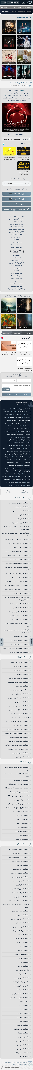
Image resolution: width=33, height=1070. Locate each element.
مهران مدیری (15, 479)
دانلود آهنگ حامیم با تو (23, 674)
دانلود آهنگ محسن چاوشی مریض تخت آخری (17, 745)
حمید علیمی (20, 426)
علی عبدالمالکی (19, 448)
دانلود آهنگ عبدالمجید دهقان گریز (20, 893)
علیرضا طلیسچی (18, 451)
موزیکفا (24, 492)
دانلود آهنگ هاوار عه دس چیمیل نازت (19, 604)
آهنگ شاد (16, 2)
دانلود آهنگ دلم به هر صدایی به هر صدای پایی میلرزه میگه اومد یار (16, 631)
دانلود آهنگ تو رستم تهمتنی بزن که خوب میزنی (16, 733)
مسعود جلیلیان (9, 471)
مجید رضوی (20, 460)
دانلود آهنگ (22, 90)
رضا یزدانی (28, 431)
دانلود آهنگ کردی (24, 1057)
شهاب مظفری (12, 440)
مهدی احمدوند (9, 474)
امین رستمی (15, 415)
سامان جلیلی (7, 431)
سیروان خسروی (27, 437)
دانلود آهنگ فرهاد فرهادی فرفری (20, 869)
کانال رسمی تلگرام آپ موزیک (16, 204)
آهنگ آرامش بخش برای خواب (21, 986)
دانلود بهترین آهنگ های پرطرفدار (20, 931)
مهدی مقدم (13, 477)
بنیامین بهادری (18, 417)
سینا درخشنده (11, 437)
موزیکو (8, 492)
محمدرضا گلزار (16, 468)
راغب (8, 426)
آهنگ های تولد (6, 333)
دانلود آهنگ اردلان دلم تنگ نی (21, 608)
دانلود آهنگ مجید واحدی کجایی (20, 911)
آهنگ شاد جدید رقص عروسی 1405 (19, 718)
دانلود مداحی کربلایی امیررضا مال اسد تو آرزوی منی (16, 768)
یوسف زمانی (14, 485)
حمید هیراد (13, 426)
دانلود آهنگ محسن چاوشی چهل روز (19, 706)
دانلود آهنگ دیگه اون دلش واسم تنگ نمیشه (17, 574)
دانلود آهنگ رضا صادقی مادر (21, 923)
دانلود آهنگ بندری (24, 1006)
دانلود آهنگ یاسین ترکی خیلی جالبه (19, 889)
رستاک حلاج (28, 429)
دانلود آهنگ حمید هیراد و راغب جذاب (19, 901)
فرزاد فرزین (22, 454)
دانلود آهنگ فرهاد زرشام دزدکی (20, 548)
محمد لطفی (11, 465)
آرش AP (29, 409)
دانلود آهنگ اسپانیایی (23, 1017)
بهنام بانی (11, 417)
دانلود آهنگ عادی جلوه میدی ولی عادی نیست (17, 582)
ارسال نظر (6, 389)
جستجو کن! (5, 11)
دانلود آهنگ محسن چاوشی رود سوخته (18, 682)
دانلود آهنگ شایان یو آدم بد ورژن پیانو (18, 555)
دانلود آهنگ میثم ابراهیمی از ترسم (20, 640)
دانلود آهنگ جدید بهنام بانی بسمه (20, 897)
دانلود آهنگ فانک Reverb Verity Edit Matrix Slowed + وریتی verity (17, 598)
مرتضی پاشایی (27, 471)
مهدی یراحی (28, 479)
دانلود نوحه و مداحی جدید (22, 954)
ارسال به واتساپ (8, 209)
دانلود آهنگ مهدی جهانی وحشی (20, 877)
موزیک (7, 96)
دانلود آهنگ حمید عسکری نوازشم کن (19, 652)
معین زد (16, 474)
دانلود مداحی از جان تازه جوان (21, 780)
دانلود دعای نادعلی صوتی (22, 831)
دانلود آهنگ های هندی (23, 1045)
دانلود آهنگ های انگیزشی (22, 1041)
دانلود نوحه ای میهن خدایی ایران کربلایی (18, 749)
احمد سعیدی (19, 412)
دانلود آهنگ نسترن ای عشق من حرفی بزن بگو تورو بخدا (15, 534)
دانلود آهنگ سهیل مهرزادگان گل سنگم (19, 741)
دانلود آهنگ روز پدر (24, 958)
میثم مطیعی (7, 479)
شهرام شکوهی (27, 443)
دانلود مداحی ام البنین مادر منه (20, 800)
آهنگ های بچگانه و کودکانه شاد (20, 982)
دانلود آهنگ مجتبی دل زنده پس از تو (19, 503)
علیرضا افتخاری (27, 451)
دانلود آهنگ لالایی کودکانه (22, 939)
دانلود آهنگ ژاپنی (24, 1021)
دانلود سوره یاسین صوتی (22, 824)
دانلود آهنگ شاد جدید (23, 943)
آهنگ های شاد (16, 333)
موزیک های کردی (24, 1002)
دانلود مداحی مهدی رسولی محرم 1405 (18, 796)
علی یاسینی (4, 448)
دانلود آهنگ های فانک (23, 974)
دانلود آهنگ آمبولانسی (23, 1049)
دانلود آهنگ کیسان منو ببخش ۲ (20, 881)
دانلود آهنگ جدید (24, 947)
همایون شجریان (10, 482)
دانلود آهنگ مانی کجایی (22, 865)
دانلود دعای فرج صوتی (23, 827)
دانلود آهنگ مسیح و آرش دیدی (20, 694)
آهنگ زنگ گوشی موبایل (22, 970)
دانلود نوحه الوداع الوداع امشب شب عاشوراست (16, 808)
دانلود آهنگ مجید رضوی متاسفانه (20, 757)
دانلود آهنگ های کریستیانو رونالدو (20, 578)
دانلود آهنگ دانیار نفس (23, 519)
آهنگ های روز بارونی (23, 1037)
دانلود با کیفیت (15, 194)
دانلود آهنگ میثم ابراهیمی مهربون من (19, 710)
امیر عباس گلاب (7, 412)
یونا (9, 485)
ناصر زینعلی (21, 482)
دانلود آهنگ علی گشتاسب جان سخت (19, 511)
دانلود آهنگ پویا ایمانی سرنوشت (17, 83)
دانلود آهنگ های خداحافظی (21, 1029)
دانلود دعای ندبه (24, 835)
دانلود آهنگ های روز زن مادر (21, 978)
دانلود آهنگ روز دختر (23, 966)
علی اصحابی (11, 446)
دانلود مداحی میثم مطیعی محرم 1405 (19, 792)
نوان (16, 482)
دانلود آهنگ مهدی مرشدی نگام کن (19, 637)
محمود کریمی (8, 468)
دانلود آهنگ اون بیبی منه (22, 915)
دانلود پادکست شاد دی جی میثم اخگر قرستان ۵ (16, 540)
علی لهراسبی (11, 448)
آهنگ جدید (10, 2)
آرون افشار (16, 409)
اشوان (13, 412)
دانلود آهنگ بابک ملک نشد (22, 507)
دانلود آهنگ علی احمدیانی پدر (21, 853)
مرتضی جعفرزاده (18, 471)
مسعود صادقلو (27, 474)
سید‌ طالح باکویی (11, 434)
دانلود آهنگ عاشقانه (23, 950)
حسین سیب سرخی (16, 423)
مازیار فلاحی (22, 457)
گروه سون (28, 457)
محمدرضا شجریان (26, 468)
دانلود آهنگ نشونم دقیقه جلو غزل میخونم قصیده (16, 648)
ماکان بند (15, 457)
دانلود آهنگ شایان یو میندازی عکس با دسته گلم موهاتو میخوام (16, 528)
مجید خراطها (27, 460)
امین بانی (21, 415)
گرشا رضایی (7, 454)
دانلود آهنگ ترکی (24, 962)
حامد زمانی (21, 420)
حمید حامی (8, 423)
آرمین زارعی (23, 409)
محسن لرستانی (18, 462)
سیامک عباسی (20, 434)
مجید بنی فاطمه (8, 457)
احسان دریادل (27, 412)
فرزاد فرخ (28, 454)
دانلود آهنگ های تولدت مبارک (21, 726)
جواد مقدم (28, 420)
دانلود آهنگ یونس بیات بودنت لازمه (19, 714)
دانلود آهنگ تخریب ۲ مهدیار (21, 593)
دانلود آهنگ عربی (24, 1010)
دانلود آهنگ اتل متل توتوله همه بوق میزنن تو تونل (17, 625)
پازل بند (6, 417)
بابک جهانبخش (27, 417)
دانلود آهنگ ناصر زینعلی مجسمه (20, 753)
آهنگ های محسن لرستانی (22, 1053)
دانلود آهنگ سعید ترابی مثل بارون (20, 919)
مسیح (20, 474)
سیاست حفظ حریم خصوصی (11, 1067)
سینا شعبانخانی (27, 440)
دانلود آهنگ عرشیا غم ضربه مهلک (20, 927)
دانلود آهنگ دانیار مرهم (23, 515)
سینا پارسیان (19, 437)
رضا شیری (16, 429)
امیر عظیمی (28, 415)
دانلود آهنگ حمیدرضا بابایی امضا (20, 873)
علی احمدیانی (18, 446)
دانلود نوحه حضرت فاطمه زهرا (21, 812)
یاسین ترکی (21, 485)
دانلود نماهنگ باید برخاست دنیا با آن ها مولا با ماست (16, 775)
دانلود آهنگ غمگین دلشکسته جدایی (19, 998)
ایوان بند (5, 415)
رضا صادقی (10, 429)
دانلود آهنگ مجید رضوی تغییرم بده (19, 737)
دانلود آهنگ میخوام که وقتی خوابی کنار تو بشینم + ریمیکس (16, 906)
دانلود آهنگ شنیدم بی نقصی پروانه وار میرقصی (16, 590)
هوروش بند (28, 485)
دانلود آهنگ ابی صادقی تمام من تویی (19, 678)
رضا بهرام (21, 429)
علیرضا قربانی (10, 451)
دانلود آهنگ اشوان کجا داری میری (20, 861)
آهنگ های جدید (27, 333)
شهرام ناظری (20, 443)
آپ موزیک (26, 2)
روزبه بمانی (21, 431)
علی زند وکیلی (27, 448)
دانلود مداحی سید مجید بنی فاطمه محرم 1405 (16, 788)
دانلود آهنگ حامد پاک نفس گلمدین (19, 616)
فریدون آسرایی (15, 454)
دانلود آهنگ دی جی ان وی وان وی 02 (19, 690)
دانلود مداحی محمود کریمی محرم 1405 (18, 784)
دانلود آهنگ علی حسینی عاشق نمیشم (19, 857)
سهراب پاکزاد (28, 434)
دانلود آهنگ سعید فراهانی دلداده (20, 620)
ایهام (10, 415)
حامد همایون (14, 420)
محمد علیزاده (18, 465)
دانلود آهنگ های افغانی (23, 990)
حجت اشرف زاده (26, 423)
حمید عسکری (27, 426)
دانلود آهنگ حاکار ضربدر (22, 686)
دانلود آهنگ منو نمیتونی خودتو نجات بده (18, 612)
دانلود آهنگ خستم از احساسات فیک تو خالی (17, 563)
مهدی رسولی (20, 477)
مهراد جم (21, 479)
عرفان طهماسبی (27, 446)
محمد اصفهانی (27, 465)
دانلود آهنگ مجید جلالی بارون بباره (19, 559)
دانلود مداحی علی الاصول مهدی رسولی (18, 804)
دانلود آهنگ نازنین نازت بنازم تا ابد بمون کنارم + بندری (16, 568)
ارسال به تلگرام (21, 209)
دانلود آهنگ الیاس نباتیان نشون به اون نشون (17, 586)
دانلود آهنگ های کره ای (23, 1025)
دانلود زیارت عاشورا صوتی (22, 820)
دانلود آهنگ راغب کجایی (22, 885)
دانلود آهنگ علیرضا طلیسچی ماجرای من (18, 698)
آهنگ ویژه (4, 2)
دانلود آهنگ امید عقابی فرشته (21, 702)
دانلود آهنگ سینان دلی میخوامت (20, 644)
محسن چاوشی (27, 462)
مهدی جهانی (27, 477)
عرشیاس (6, 443)
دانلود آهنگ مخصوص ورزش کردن (20, 994)
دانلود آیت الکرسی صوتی (22, 816)
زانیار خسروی (15, 431)
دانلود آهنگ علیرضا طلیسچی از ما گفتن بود (17, 722)
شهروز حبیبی (13, 443)
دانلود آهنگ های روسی (23, 1013)
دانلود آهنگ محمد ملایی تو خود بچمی (18, 544)
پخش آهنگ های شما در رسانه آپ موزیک (23, 7)
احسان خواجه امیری (8, 409)
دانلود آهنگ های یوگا (23, 1033)
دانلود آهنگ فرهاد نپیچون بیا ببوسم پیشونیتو (17, 552)
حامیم (8, 420)
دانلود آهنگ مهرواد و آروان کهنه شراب (19, 523)
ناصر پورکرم (28, 482)
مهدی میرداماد (5, 477)
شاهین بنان (19, 440)
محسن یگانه (10, 462)
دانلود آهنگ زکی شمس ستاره (21, 670)
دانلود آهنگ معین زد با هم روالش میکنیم (18, 729)
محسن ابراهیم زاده (11, 460)
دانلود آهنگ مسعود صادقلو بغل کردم (19, 850)
